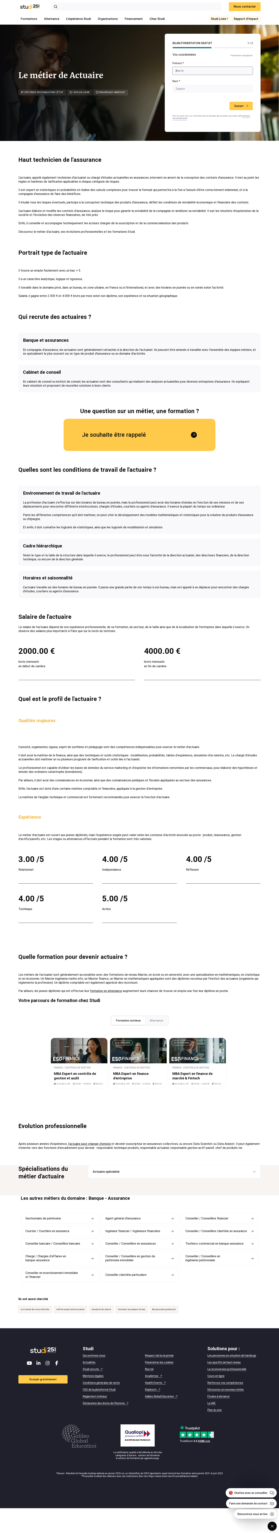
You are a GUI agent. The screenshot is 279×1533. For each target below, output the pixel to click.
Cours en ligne (216, 1375)
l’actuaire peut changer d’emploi (89, 1144)
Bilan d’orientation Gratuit (192, 43)
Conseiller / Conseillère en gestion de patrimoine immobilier (130, 1258)
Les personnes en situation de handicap (231, 1355)
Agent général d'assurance (123, 1218)
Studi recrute (91, 1369)
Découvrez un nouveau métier (225, 1389)
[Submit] (56, 6)
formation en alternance (106, 991)
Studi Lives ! (219, 19)
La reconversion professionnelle (226, 1369)
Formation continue (128, 1020)
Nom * (176, 81)
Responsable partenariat (164, 1309)
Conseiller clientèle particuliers (126, 1275)
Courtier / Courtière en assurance (47, 1231)
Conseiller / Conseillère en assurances (130, 1243)
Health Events (153, 1382)
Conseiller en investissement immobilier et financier (51, 1275)
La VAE (211, 1403)
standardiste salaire (101, 1309)
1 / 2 (250, 43)
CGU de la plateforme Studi (99, 1389)
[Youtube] (29, 1363)
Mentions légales (93, 1375)
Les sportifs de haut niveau (224, 1362)
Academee (151, 1375)
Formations (29, 19)
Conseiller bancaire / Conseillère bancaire (52, 1243)
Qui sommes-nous (94, 1355)
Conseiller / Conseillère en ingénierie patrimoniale (202, 1258)
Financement (134, 19)
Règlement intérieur (95, 1396)
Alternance (51, 19)
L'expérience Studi (78, 19)
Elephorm (151, 1389)
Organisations (108, 19)
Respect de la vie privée (159, 1355)
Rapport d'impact (246, 19)
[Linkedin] (38, 1363)
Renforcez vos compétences (225, 1382)
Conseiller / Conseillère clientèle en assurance (216, 1231)
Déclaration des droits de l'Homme (104, 1403)
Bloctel (149, 1369)
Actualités (89, 1362)
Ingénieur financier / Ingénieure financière (132, 1231)
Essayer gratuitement (43, 1379)
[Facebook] (57, 1363)
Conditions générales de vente (101, 1382)
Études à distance (218, 1396)
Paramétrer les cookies (159, 1362)
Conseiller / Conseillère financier (206, 1218)
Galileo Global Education (159, 1396)
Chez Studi (157, 19)
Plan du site (214, 1410)
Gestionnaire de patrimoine (43, 1218)
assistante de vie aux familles (35, 1309)
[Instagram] (48, 1363)
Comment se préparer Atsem (131, 1309)
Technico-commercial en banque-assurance (214, 1243)
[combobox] (136, 6)
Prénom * (178, 63)
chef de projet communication (70, 1309)
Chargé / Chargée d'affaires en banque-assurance (45, 1258)
